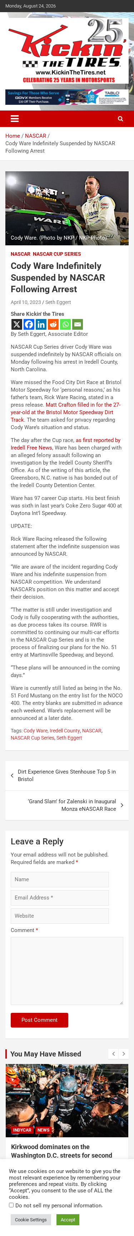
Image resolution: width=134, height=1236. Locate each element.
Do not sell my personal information (58, 1205)
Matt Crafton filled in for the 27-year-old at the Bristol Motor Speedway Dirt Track (65, 412)
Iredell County (65, 731)
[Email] (77, 324)
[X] (16, 324)
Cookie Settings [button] (31, 1219)
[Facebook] (29, 324)
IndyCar (22, 1130)
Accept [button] (68, 1219)
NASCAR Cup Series (57, 254)
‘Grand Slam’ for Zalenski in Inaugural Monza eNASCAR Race (72, 805)
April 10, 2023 (26, 302)
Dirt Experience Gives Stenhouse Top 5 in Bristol (67, 776)
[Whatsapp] (65, 324)
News (43, 1130)
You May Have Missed (45, 1054)
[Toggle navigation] (14, 119)
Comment (24, 930)
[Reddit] (53, 324)
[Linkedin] (41, 324)
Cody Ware (36, 731)
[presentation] (113, 1054)
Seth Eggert (58, 302)
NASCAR (20, 254)
